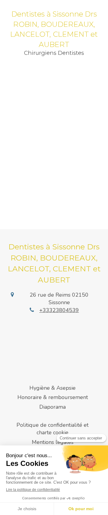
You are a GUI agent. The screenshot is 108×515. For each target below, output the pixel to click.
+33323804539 (59, 310)
